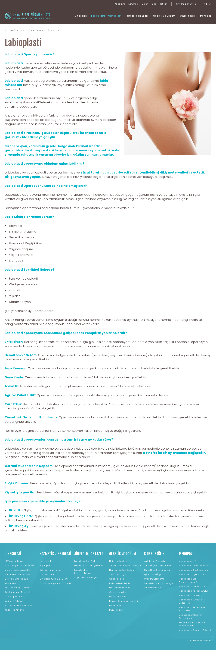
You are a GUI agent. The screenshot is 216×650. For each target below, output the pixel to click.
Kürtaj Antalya (116, 605)
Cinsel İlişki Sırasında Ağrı (157, 570)
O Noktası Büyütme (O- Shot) (55, 583)
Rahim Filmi (11, 583)
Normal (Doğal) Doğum (122, 570)
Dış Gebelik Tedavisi (120, 587)
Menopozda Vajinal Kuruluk (193, 591)
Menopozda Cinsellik (190, 595)
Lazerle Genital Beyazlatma (89, 565)
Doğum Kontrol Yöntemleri (123, 601)
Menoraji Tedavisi (14, 596)
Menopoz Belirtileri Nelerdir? (194, 565)
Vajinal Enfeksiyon (14, 601)
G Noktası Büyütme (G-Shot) (55, 578)
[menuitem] (120, 4)
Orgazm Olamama (154, 578)
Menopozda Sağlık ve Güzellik (195, 630)
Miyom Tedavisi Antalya (17, 570)
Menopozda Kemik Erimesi (193, 586)
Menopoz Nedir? (188, 561)
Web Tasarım (204, 640)
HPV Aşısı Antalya (14, 561)
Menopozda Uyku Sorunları (193, 574)
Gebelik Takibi (117, 578)
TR (205, 3)
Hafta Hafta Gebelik (120, 561)
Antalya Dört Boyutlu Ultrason (125, 565)
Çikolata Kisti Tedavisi (16, 578)
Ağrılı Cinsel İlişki (153, 574)
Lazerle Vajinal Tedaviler (87, 561)
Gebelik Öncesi (117, 596)
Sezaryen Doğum (118, 574)
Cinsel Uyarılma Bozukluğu (158, 583)
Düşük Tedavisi (117, 610)
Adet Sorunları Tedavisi (17, 592)
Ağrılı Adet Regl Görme (17, 587)
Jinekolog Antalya (14, 610)
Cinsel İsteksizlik (152, 587)
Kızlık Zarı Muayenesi (51, 570)
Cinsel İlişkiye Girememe (157, 565)
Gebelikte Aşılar (117, 592)
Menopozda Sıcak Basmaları (194, 570)
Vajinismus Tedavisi (155, 561)
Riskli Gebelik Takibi (119, 583)
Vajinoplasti (46, 565)
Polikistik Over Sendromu (18, 605)
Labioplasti (46, 561)
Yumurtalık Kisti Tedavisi (18, 574)
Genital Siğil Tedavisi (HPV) (19, 565)
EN (210, 3)
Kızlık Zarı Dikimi (48, 574)
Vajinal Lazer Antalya (85, 577)
